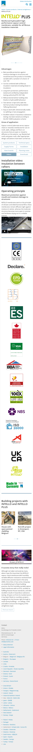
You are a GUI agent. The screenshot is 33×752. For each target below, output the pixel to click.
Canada (5, 661)
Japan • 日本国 (7, 700)
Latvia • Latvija (7, 703)
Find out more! (8, 610)
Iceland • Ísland (8, 693)
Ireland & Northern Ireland (11, 695)
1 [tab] (11, 63)
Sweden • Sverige (8, 739)
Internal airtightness (24, 9)
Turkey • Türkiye (8, 742)
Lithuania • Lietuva (9, 705)
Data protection (8, 645)
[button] (27, 5)
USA (4, 744)
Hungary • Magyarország (10, 690)
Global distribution (26, 1)
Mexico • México (8, 708)
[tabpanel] (16, 46)
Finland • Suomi (8, 676)
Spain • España (7, 737)
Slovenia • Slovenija (9, 732)
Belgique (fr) (21, 656)
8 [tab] (21, 63)
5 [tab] (17, 63)
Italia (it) (9, 698)
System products (11, 9)
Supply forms (9, 147)
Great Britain (7, 686)
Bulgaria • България (9, 659)
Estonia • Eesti (7, 674)
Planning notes (24, 151)
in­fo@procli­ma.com (7, 642)
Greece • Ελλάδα (8, 688)
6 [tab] (18, 63)
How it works (8, 151)
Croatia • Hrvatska (8, 666)
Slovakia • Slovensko (9, 729)
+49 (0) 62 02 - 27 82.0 (12, 640)
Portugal (5, 722)
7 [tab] (20, 63)
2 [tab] (13, 63)
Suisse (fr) (24, 727)
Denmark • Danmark (9, 671)
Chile (4, 664)
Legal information (8, 647)
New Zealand (7, 712)
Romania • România (9, 724)
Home (3, 9)
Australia (6, 652)
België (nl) (13, 656)
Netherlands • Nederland (11, 710)
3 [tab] (14, 63)
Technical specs (24, 143)
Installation (24, 147)
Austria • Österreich (9, 654)
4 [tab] (15, 63)
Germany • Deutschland (10, 681)
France (5, 679)
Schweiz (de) (15, 727)
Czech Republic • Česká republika (13, 669)
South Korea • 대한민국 (10, 734)
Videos (9, 154)
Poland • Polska (8, 720)
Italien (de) (16, 698)
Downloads (24, 154)
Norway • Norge (8, 715)
